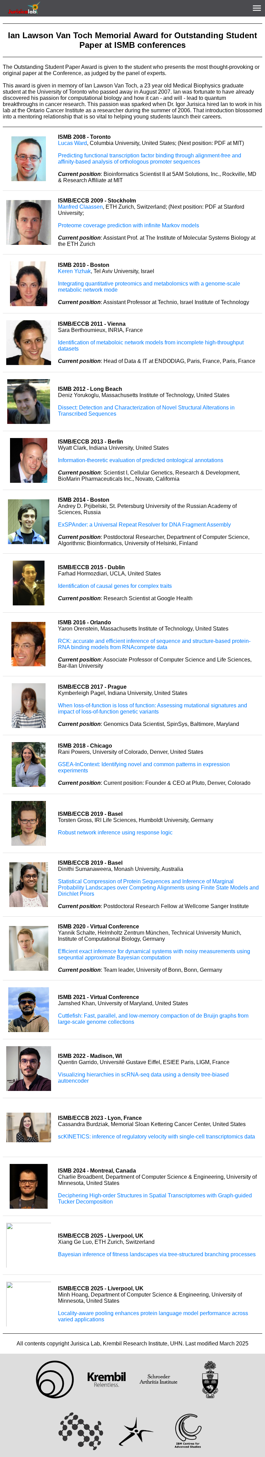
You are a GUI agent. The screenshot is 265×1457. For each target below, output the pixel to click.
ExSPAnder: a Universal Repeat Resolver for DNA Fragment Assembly (144, 525)
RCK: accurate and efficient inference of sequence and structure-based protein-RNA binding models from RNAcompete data (154, 644)
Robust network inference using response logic (115, 832)
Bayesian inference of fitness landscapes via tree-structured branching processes (157, 1254)
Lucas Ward (72, 143)
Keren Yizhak (74, 271)
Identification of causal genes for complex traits (115, 586)
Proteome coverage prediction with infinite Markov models (128, 225)
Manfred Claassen (80, 207)
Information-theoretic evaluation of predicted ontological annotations (140, 460)
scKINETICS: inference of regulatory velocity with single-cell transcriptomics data (156, 1136)
